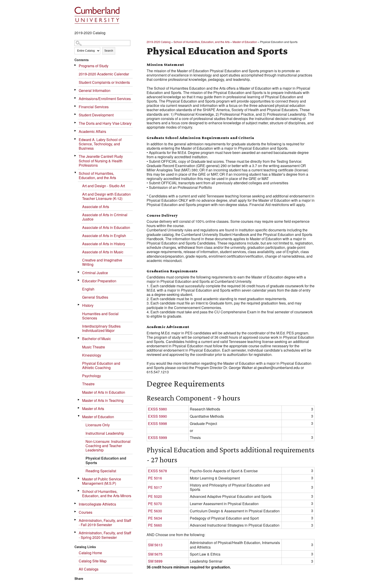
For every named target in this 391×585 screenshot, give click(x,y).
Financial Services (94, 106)
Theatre (88, 383)
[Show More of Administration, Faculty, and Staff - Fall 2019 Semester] (75, 520)
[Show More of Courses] (75, 512)
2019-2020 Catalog (159, 42)
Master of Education (98, 416)
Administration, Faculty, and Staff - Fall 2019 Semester (105, 522)
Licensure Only (98, 424)
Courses (85, 512)
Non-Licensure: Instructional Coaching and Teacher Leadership (108, 446)
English (88, 289)
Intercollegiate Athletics (97, 504)
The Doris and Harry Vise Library (105, 123)
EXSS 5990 (157, 416)
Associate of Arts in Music (102, 251)
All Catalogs (88, 569)
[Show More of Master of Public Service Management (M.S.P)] (79, 478)
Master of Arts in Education (103, 392)
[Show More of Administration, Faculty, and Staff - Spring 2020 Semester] (75, 532)
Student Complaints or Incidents (104, 82)
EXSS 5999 (157, 437)
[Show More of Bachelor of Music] (79, 338)
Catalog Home (90, 552)
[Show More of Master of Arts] (79, 408)
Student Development (96, 114)
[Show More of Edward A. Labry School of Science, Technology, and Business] (75, 139)
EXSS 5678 (157, 470)
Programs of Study (93, 65)
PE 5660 (155, 525)
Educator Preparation (99, 280)
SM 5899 (155, 561)
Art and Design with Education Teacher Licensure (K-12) (106, 196)
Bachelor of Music (96, 338)
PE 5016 (155, 478)
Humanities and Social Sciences (100, 316)
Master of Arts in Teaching (103, 400)
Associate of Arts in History (103, 243)
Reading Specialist (101, 470)
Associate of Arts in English (104, 235)
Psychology (91, 375)
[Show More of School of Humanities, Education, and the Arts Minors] (79, 491)
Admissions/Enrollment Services (105, 98)
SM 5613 (155, 544)
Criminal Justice (95, 272)
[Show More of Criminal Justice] (79, 272)
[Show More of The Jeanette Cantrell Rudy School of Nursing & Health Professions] (75, 156)
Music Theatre (93, 347)
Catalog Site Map (93, 560)
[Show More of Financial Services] (75, 106)
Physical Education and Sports (106, 460)
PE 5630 (155, 510)
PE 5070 (155, 503)
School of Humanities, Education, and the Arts (97, 175)
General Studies (95, 297)
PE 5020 (155, 496)
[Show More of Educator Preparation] (79, 280)
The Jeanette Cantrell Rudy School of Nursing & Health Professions (101, 161)
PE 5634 (155, 518)
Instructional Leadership (105, 433)
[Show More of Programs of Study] (75, 65)
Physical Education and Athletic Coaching (101, 365)
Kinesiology (91, 355)
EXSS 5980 (157, 409)
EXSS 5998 (157, 423)
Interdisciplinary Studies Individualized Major (101, 328)
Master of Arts (93, 408)
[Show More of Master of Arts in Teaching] (79, 400)
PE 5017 (155, 487)
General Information (94, 90)
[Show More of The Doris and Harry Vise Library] (75, 123)
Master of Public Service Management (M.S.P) (101, 481)
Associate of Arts (95, 206)
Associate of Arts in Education (106, 227)
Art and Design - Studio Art (103, 185)
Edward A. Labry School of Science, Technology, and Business (100, 144)
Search (108, 50)
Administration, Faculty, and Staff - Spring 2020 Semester (105, 535)
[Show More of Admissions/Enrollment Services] (75, 98)
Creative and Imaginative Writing (102, 262)
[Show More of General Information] (75, 90)
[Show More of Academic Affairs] (75, 131)
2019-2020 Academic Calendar (104, 74)
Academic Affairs (92, 131)
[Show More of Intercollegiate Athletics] (75, 503)
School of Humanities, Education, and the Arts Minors (106, 493)
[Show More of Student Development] (75, 114)
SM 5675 (155, 554)
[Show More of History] (79, 305)
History (87, 305)
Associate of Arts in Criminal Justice (104, 217)
